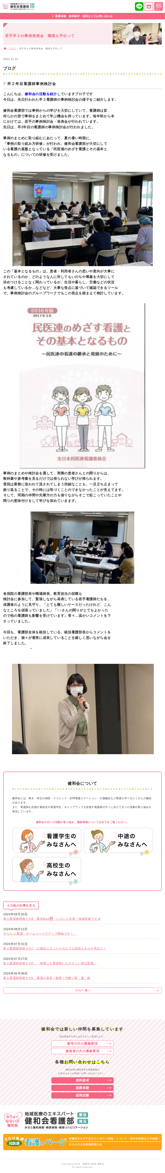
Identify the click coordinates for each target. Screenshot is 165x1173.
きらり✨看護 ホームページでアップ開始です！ (40, 933)
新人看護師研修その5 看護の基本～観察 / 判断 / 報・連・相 (46, 978)
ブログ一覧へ (82, 990)
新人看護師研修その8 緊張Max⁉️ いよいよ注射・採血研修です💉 (52, 918)
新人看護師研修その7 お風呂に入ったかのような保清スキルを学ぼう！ (54, 948)
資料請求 (82, 1080)
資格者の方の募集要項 (82, 1051)
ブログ (13, 48)
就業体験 (82, 1088)
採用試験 (82, 1095)
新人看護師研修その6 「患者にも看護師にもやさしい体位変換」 (50, 963)
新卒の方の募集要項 (82, 1043)
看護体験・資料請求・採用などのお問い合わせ (84, 16)
